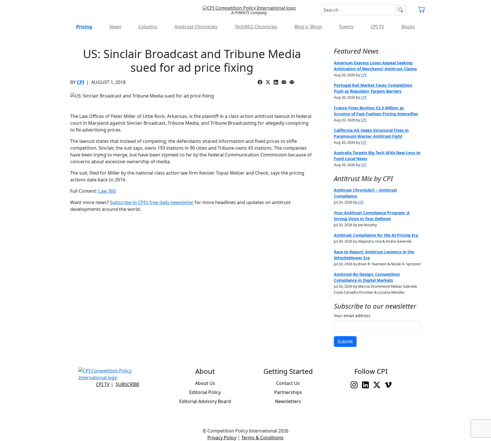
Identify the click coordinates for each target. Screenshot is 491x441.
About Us (205, 383)
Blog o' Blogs (308, 27)
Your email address (352, 315)
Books (408, 27)
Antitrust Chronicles (195, 27)
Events (346, 27)
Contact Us (288, 383)
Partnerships (288, 392)
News (115, 27)
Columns (147, 27)
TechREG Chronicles (256, 27)
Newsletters (288, 401)
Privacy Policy (221, 437)
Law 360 (107, 191)
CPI (80, 82)
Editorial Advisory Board (205, 401)
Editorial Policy (205, 392)
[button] (421, 10)
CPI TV (377, 27)
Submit (345, 341)
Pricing (84, 27)
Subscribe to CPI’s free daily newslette (151, 202)
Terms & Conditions (262, 437)
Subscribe (128, 384)
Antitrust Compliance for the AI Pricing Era (376, 235)
